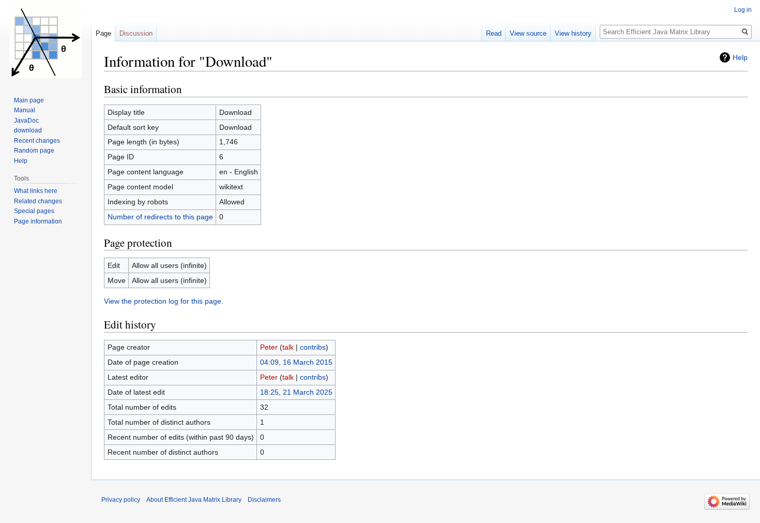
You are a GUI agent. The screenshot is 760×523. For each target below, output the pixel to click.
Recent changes (37, 140)
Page (103, 33)
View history (573, 33)
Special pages (34, 211)
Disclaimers (264, 499)
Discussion (136, 33)
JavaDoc (26, 120)
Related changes (38, 201)
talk (288, 347)
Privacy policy (120, 499)
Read (493, 33)
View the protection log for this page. (163, 301)
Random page (34, 150)
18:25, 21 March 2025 (296, 392)
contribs (313, 347)
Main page (29, 100)
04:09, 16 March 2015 (296, 362)
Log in (743, 9)
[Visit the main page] (45, 41)
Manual (24, 110)
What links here (35, 191)
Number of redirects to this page (160, 217)
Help (740, 57)
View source (528, 33)
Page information (38, 221)
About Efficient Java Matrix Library (193, 499)
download (28, 130)
